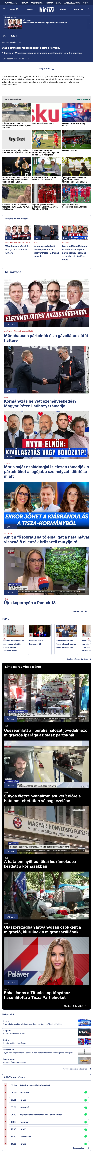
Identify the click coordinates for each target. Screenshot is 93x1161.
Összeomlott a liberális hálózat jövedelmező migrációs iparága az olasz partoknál (45, 732)
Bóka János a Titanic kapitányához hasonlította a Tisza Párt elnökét (37, 995)
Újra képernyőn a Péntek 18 (30, 602)
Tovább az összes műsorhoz (75, 1069)
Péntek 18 (8, 533)
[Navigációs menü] (4, 9)
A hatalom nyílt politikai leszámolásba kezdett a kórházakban (40, 864)
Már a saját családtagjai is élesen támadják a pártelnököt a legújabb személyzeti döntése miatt (74, 253)
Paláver (7, 989)
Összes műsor (79, 1148)
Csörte (6, 1040)
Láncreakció (9, 1059)
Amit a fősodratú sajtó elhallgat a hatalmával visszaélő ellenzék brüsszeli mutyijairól (46, 539)
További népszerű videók (77, 659)
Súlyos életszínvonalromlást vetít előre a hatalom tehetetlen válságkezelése (42, 798)
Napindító (24, 1107)
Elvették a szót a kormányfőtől (36, 642)
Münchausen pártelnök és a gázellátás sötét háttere (45, 22)
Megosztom (44, 68)
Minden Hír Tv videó (73, 1006)
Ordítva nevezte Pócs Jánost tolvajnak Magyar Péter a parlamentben (66, 643)
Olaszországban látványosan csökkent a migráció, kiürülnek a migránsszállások (42, 929)
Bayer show (8, 1049)
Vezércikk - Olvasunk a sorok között (18, 242)
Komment (65, 242)
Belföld (14, 36)
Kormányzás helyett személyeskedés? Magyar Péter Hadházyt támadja (46, 251)
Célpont (7, 1030)
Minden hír (78, 611)
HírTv (4, 36)
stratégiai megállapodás (11, 42)
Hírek (36, 242)
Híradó (6, 1021)
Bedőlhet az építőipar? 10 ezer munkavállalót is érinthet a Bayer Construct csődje (13, 645)
